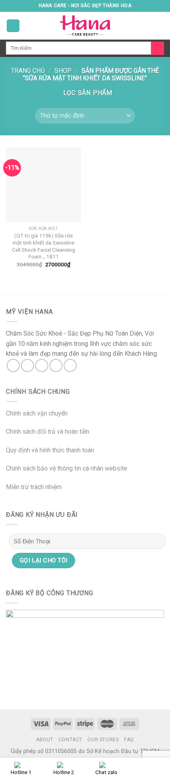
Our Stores (103, 739)
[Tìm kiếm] (157, 48)
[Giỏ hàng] (160, 25)
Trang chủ (28, 70)
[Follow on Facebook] (13, 365)
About (44, 739)
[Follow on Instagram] (27, 365)
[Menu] (13, 25)
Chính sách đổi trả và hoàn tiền (47, 431)
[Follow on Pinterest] (70, 365)
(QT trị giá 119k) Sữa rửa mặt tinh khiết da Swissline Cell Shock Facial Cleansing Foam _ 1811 (43, 246)
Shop (63, 70)
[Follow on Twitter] (41, 365)
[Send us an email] (55, 365)
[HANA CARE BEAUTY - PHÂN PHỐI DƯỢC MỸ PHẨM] (85, 26)
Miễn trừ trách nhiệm (34, 487)
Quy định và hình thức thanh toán (50, 450)
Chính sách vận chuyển (37, 413)
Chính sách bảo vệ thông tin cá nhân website (66, 468)
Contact (70, 739)
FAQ (129, 739)
